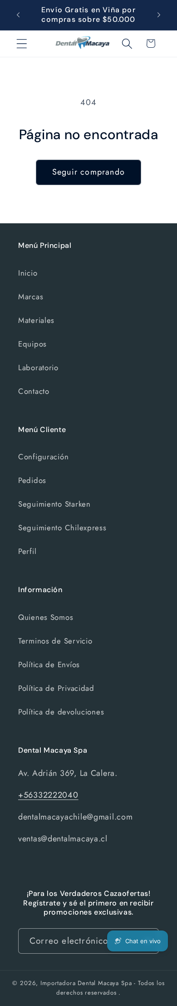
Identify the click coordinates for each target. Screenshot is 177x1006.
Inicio (27, 272)
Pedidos (32, 480)
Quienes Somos (45, 617)
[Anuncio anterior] (18, 15)
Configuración (43, 456)
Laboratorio (38, 367)
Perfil (27, 551)
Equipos (32, 343)
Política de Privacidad (56, 688)
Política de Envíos (49, 664)
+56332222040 (48, 795)
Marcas (30, 296)
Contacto (33, 391)
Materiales (36, 320)
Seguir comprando (88, 172)
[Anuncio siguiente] (159, 15)
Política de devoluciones (61, 711)
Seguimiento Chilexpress (62, 527)
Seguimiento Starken (54, 503)
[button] (22, 43)
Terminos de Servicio (55, 640)
